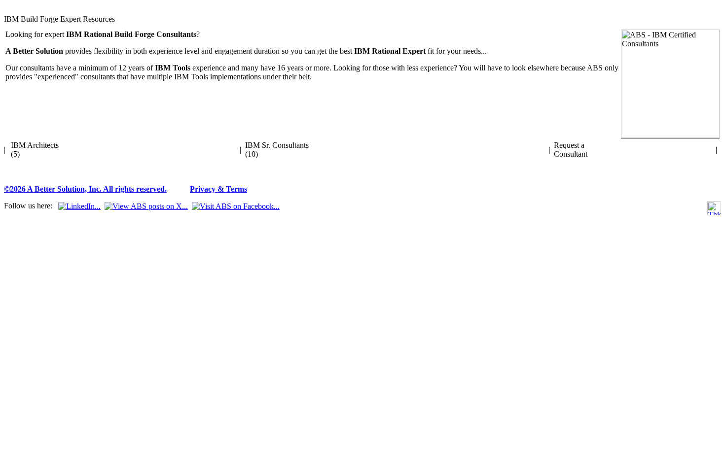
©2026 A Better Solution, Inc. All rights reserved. (85, 189)
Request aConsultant (570, 149)
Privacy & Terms (218, 189)
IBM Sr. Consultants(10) (277, 149)
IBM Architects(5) (35, 149)
